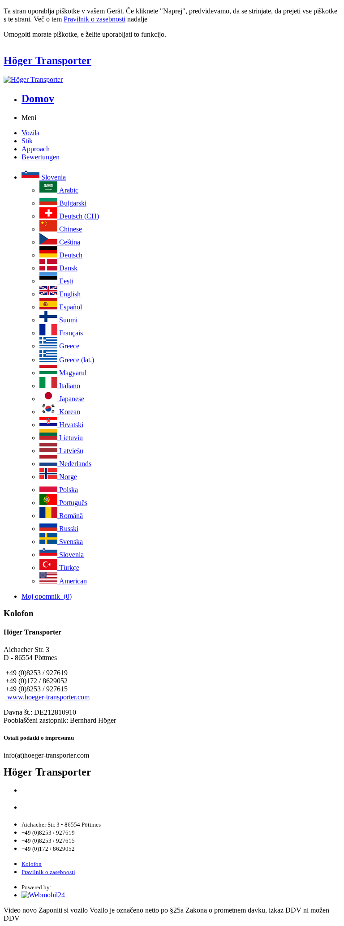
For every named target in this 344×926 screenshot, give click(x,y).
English (69, 294)
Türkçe (68, 567)
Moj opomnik (47, 596)
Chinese (69, 229)
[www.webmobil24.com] (43, 895)
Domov (38, 98)
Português (72, 502)
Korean (68, 412)
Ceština (68, 242)
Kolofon (32, 864)
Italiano (68, 386)
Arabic (67, 190)
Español (69, 307)
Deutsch (69, 255)
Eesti (65, 281)
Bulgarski (71, 203)
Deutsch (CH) (78, 216)
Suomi (67, 320)
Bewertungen (41, 157)
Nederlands (74, 463)
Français (70, 333)
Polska (67, 489)
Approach (36, 149)
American (72, 581)
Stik (27, 141)
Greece (68, 346)
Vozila (30, 133)
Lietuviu (70, 438)
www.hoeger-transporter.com (47, 697)
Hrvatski (70, 425)
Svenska (70, 541)
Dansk (67, 268)
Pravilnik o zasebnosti (94, 19)
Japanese (70, 399)
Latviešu (70, 450)
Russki (67, 528)
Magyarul (71, 373)
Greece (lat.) (75, 360)
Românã (70, 515)
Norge (67, 476)
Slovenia (52, 177)
